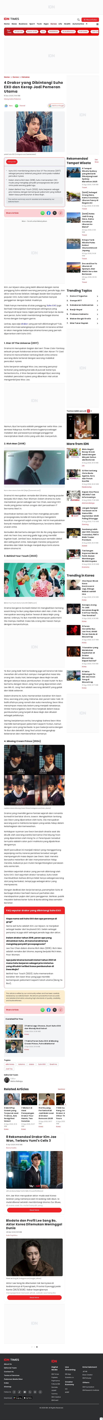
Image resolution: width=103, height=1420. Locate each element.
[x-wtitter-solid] (55, 213)
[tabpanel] (34, 186)
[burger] (97, 24)
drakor (24, 323)
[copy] (61, 213)
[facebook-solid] (49, 213)
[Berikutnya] (65, 1236)
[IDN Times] (11, 19)
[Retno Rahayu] (7, 1080)
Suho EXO (51, 305)
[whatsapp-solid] (43, 213)
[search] (78, 19)
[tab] (12, 162)
